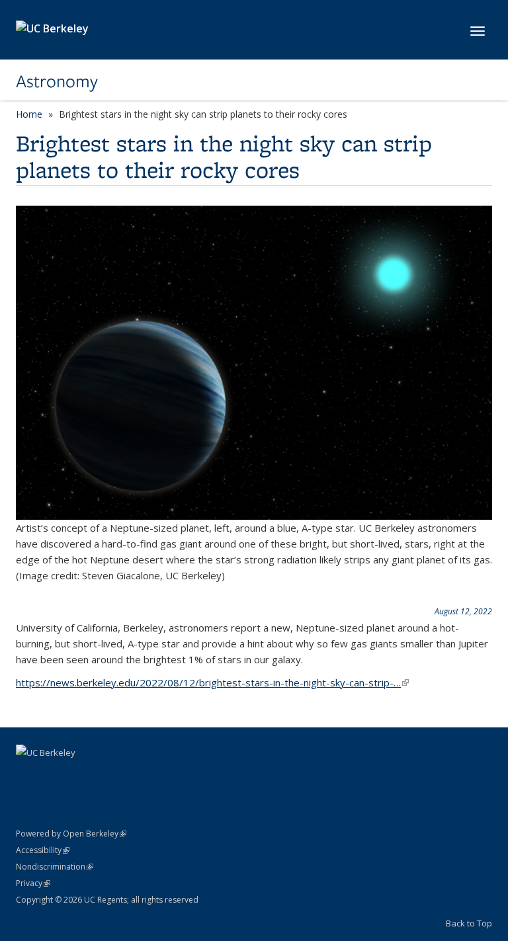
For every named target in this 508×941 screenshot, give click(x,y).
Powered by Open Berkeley (71, 833)
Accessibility (42, 850)
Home (29, 114)
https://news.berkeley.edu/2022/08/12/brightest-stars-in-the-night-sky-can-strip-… (212, 682)
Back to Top (469, 923)
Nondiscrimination (54, 866)
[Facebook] (27, 775)
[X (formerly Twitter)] (53, 775)
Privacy (33, 883)
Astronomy (57, 81)
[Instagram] (79, 775)
